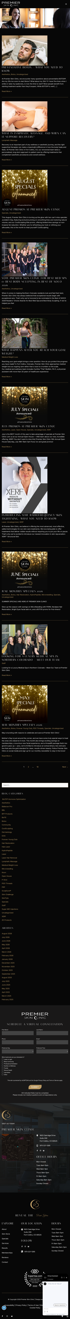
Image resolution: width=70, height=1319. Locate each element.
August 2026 (7, 933)
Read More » (7, 91)
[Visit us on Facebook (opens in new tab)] (37, 1150)
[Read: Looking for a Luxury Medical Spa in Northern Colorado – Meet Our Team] (24, 639)
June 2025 (6, 985)
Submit (35, 1087)
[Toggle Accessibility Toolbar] (4, 1308)
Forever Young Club (24, 728)
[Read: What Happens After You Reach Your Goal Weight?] (24, 333)
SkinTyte (5, 898)
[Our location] (62, 1316)
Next (65, 767)
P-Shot (4, 880)
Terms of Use (33, 1305)
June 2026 (6, 941)
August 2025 (7, 977)
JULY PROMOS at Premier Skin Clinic (29, 426)
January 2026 (7, 959)
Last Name (39, 1030)
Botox (13, 74)
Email (38, 1039)
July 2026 (5, 937)
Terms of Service (54, 1080)
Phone (4, 1039)
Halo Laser (6, 847)
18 (37, 767)
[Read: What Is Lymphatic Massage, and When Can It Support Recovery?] (24, 116)
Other (5, 1074)
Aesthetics (6, 74)
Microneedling (47, 595)
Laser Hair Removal (9, 858)
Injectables (7, 1072)
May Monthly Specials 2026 (22, 724)
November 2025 (8, 967)
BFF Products (7, 814)
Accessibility (9, 1305)
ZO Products (7, 920)
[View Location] (38, 1135)
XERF (49, 430)
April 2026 (6, 948)
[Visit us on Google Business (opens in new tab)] (44, 1150)
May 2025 (6, 988)
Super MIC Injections (10, 909)
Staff (4, 663)
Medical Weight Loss (10, 357)
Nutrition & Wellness (10, 1066)
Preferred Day (6, 1048)
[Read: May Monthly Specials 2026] (24, 704)
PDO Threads (38, 728)
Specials (5, 213)
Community (6, 825)
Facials (6, 1068)
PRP (3, 887)
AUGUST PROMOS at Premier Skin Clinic (31, 209)
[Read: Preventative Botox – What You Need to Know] (24, 50)
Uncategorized (22, 74)
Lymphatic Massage (9, 140)
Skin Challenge (7, 894)
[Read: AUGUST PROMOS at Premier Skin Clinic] (24, 189)
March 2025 (6, 996)
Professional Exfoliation (10, 1064)
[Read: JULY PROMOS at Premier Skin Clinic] (24, 405)
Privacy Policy (42, 1080)
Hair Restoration (22, 595)
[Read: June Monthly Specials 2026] (24, 570)
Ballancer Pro (7, 806)
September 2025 (8, 974)
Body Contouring (9, 1061)
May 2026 (6, 945)
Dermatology (7, 832)
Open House (21, 430)
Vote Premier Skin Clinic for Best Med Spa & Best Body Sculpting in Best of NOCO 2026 (34, 281)
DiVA (3, 836)
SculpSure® (6, 891)
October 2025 (7, 970)
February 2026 (7, 955)
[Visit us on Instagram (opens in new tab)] (40, 1150)
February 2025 (7, 999)
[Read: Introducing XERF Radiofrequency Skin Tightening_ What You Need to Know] (24, 485)
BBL (3, 810)
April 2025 (6, 992)
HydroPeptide (35, 595)
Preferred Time (40, 1048)
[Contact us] (67, 1316)
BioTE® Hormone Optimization (14, 799)
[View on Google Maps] (18, 1147)
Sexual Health (8, 1070)
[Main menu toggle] (66, 4)
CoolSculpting (7, 828)
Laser (13, 430)
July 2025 (5, 981)
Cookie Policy (35, 1308)
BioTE (4, 817)
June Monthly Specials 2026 (22, 591)
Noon (4, 872)
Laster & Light (8, 1059)
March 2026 (6, 952)
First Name (5, 1030)
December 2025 (8, 963)
